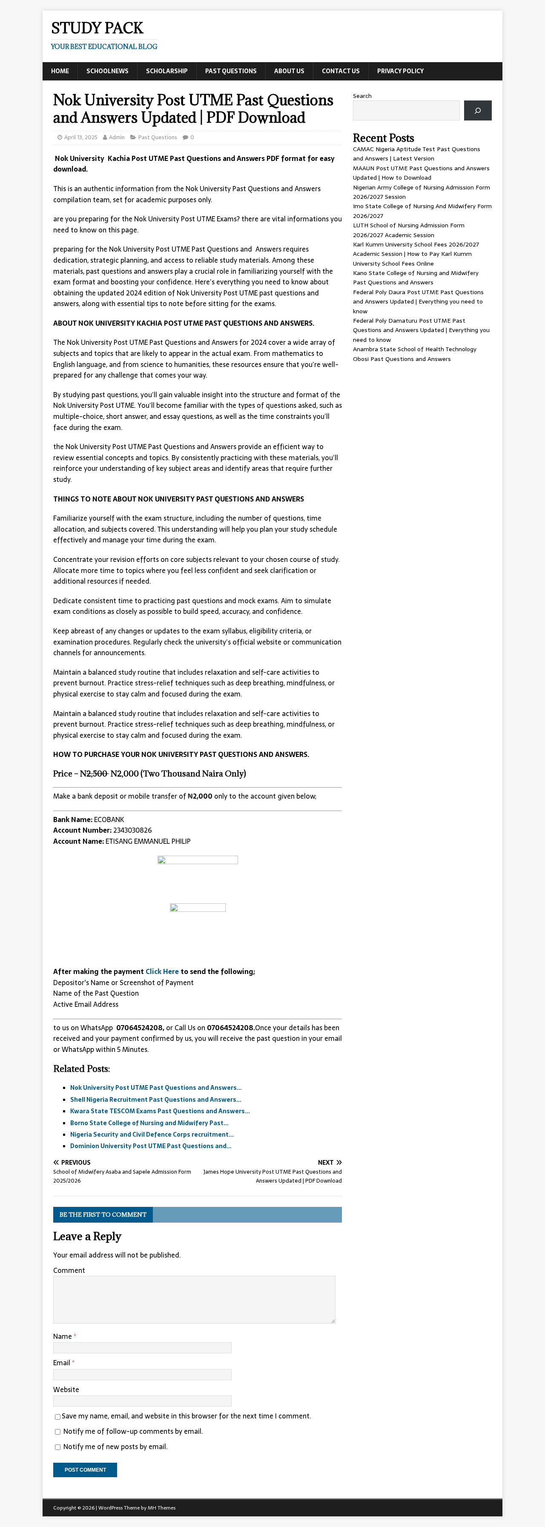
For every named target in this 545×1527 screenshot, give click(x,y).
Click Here (163, 971)
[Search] (478, 110)
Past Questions (231, 71)
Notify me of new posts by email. (115, 1446)
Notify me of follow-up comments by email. (133, 1431)
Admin (117, 137)
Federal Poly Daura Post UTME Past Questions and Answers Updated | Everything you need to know (418, 301)
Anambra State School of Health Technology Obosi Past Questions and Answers (414, 353)
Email (62, 1362)
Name (63, 1336)
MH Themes (161, 1508)
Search (362, 95)
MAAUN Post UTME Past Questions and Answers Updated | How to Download (421, 172)
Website (66, 1389)
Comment (69, 1270)
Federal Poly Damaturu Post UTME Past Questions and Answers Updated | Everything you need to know (421, 330)
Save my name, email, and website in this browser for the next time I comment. (186, 1415)
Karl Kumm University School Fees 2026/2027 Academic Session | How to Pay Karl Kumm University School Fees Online (416, 254)
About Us (289, 71)
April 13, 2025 (81, 137)
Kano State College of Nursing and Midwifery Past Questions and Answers (416, 277)
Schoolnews (107, 71)
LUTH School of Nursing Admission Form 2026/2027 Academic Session (409, 230)
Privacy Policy (400, 71)
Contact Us (341, 71)
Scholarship (167, 71)
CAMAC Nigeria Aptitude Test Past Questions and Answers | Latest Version (416, 153)
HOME (60, 71)
